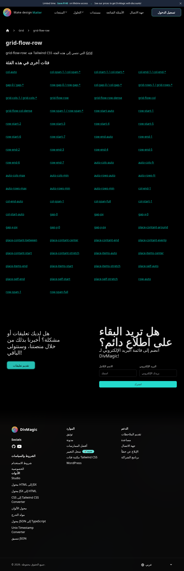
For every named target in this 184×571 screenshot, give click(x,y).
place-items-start (61, 266)
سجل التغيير (73, 451)
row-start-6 (13, 137)
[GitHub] (14, 446)
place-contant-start (19, 253)
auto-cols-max (15, 175)
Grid (21, 30)
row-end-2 (13, 150)
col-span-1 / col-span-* (65, 72)
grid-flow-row (41, 30)
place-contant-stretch (64, 253)
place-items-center (151, 253)
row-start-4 (101, 124)
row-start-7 (57, 137)
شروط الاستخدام (22, 463)
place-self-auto (148, 266)
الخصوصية (18, 469)
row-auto (144, 279)
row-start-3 (57, 124)
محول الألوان (19, 508)
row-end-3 (57, 150)
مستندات (95, 12)
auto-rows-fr (147, 175)
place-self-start (60, 279)
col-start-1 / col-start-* (109, 72)
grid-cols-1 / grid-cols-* (21, 98)
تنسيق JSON (19, 538)
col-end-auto (14, 201)
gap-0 (54, 214)
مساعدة (126, 440)
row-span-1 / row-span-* (66, 111)
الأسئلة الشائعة (115, 12)
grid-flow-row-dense (108, 98)
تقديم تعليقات (21, 366)
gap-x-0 (143, 214)
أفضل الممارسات (76, 446)
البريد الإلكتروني (147, 366)
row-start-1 (146, 111)
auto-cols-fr (146, 162)
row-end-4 (101, 150)
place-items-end (16, 266)
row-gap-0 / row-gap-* (65, 85)
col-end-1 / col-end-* (152, 72)
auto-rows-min (60, 188)
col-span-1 (57, 201)
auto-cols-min (59, 175)
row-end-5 (145, 150)
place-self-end (15, 279)
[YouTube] (19, 446)
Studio (16, 478)
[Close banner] (180, 3)
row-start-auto (104, 111)
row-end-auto (103, 137)
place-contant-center (64, 240)
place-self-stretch (106, 279)
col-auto (11, 72)
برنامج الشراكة (130, 457)
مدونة (69, 440)
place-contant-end (106, 240)
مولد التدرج (18, 515)
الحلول (77, 12)
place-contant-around (153, 227)
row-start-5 (146, 124)
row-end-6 (13, 162)
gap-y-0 (55, 227)
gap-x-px (11, 227)
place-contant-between (21, 240)
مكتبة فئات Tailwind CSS (81, 457)
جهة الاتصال (137, 12)
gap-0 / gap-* (15, 85)
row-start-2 (13, 124)
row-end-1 (145, 137)
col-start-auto (15, 214)
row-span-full (59, 292)
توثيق (69, 434)
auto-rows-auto (104, 175)
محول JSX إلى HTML (24, 491)
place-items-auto (105, 253)
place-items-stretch (107, 266)
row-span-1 (13, 292)
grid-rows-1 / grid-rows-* (155, 85)
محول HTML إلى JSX (24, 485)
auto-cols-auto (104, 162)
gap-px (99, 214)
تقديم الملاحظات (131, 434)
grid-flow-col (147, 98)
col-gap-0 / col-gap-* (108, 85)
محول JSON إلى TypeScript (29, 521)
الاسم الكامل (106, 366)
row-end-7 (57, 162)
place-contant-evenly (152, 240)
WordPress (74, 463)
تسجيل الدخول (166, 12)
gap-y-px (100, 227)
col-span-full (102, 201)
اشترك (138, 384)
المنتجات (59, 12)
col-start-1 (145, 201)
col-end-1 (144, 188)
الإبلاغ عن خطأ (129, 451)
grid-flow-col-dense (19, 111)
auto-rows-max (16, 188)
